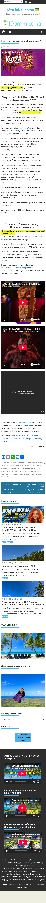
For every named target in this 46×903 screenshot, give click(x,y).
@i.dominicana (6, 267)
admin (16, 47)
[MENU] (10, 31)
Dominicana (31, 463)
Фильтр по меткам (11, 713)
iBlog (3, 542)
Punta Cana (5, 466)
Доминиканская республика (31, 468)
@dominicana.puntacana (24, 267)
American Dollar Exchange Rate (23, 738)
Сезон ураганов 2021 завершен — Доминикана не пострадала (11, 488)
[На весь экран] (38, 781)
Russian (9, 1)
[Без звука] (34, 781)
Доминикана (15, 468)
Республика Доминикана (14, 474)
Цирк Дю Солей (29, 474)
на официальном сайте (21, 128)
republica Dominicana (17, 466)
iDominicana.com (21, 422)
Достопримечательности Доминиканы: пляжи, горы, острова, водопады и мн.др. (22, 439)
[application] (22, 773)
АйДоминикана (30, 466)
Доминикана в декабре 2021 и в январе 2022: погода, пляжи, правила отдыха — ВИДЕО (34, 488)
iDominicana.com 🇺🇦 (23, 9)
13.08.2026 (7, 599)
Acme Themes (24, 887)
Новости (6, 463)
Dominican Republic (19, 463)
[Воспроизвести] (7, 781)
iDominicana (40, 463)
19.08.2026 (7, 524)
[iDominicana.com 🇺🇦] (3, 31)
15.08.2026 (7, 563)
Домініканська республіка (10, 471)
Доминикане (27, 425)
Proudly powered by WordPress (14, 884)
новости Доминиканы (28, 471)
